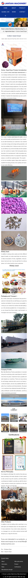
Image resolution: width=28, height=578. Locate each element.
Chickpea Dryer (8, 549)
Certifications (17, 567)
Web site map (21, 577)
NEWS (14, 12)
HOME (5, 8)
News (3, 567)
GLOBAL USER (5, 14)
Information (4, 564)
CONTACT (22, 12)
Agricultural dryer (10, 31)
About (3, 561)
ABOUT (14, 8)
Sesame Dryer (8, 551)
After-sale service (18, 561)
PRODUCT (22, 8)
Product (16, 564)
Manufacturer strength (7, 569)
